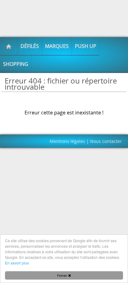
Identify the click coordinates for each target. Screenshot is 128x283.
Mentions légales (67, 141)
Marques (57, 46)
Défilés (30, 46)
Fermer (62, 275)
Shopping (15, 64)
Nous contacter (106, 141)
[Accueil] (8, 46)
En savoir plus (17, 262)
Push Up (85, 46)
